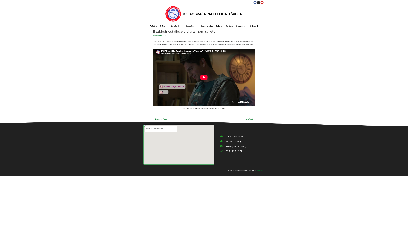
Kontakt (229, 26)
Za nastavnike (207, 26)
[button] (164, 26)
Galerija (219, 26)
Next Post (250, 119)
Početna (153, 26)
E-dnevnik (254, 26)
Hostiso (260, 171)
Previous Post (160, 119)
